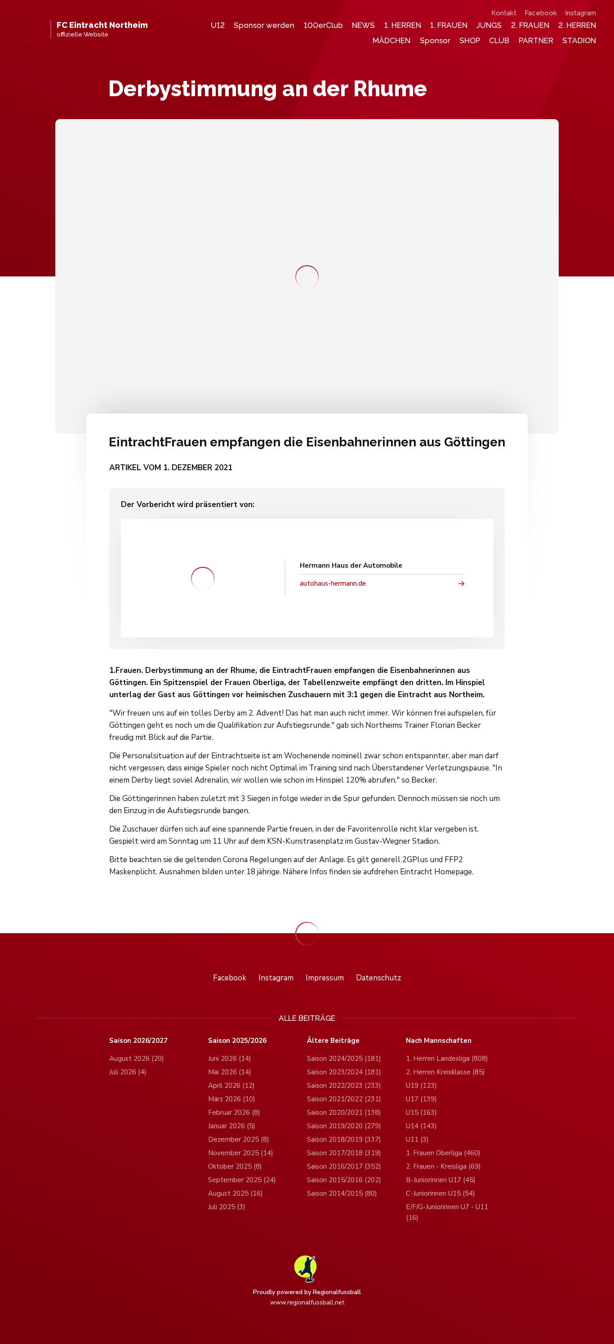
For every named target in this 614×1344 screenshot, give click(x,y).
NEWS (363, 25)
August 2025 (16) (235, 1193)
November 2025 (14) (240, 1152)
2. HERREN (577, 25)
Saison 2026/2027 (138, 1041)
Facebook (541, 13)
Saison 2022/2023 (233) (344, 1085)
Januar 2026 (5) (231, 1125)
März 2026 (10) (231, 1099)
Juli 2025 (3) (226, 1206)
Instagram (580, 13)
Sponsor (435, 40)
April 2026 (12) (231, 1085)
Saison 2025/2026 (237, 1041)
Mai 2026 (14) (229, 1072)
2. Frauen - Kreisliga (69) (443, 1166)
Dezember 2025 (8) (238, 1139)
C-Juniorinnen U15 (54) (440, 1193)
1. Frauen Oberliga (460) (443, 1152)
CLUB (499, 40)
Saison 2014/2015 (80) (342, 1193)
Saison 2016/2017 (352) (344, 1166)
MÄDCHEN (391, 40)
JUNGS (489, 25)
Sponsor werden (264, 25)
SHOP (469, 40)
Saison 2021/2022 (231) (344, 1099)
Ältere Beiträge (333, 1041)
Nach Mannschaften (439, 1041)
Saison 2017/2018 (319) (344, 1152)
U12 (218, 25)
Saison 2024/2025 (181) (344, 1058)
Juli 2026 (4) (128, 1072)
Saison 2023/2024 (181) (344, 1072)
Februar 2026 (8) (234, 1112)
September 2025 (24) (242, 1179)
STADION (579, 40)
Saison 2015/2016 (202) (344, 1179)
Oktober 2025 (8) (235, 1166)
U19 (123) (421, 1085)
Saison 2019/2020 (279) (344, 1125)
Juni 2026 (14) (229, 1058)
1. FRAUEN (448, 25)
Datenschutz (378, 978)
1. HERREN (402, 25)
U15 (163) (421, 1112)
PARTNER (536, 40)
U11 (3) (417, 1139)
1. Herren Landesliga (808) (447, 1058)
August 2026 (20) (136, 1058)
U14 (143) (421, 1125)
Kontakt (503, 13)
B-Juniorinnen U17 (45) (441, 1179)
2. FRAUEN (530, 25)
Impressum (325, 978)
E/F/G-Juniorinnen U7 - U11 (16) (447, 1212)
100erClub (323, 25)
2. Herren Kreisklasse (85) (445, 1072)
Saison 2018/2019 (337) (344, 1139)
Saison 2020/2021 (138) (344, 1112)
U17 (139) (421, 1099)
